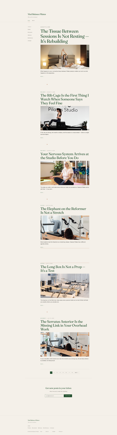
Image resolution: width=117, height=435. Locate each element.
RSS (41, 431)
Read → (42, 76)
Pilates (29, 29)
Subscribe (68, 395)
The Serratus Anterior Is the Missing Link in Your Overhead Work (63, 325)
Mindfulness (30, 37)
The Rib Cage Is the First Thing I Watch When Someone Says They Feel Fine (64, 99)
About (33, 20)
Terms (53, 431)
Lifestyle (29, 40)
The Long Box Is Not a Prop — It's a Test (62, 269)
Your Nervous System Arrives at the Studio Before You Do (64, 156)
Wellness (30, 35)
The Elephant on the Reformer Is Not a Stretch (63, 210)
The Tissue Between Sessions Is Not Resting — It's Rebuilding (64, 36)
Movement (30, 32)
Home (29, 20)
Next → (77, 372)
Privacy (61, 431)
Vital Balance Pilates (37, 14)
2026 (29, 425)
